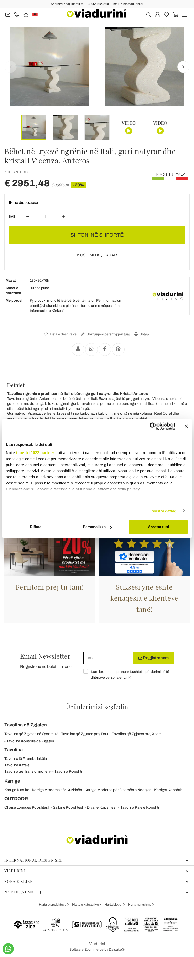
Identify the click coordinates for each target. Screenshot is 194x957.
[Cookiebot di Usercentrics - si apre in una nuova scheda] (153, 426)
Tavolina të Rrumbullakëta (25, 759)
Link (127, 677)
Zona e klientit (21, 881)
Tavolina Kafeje (16, 765)
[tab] (97, 385)
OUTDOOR (16, 798)
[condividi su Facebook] (105, 349)
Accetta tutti (158, 527)
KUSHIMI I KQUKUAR (97, 255)
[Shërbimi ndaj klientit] (16, 14)
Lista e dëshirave (63, 334)
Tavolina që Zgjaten (25, 724)
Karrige (12, 781)
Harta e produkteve (53, 904)
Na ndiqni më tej (22, 891)
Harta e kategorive (86, 904)
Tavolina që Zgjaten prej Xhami (137, 734)
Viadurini (15, 870)
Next (183, 67)
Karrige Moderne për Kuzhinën (57, 790)
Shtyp (144, 334)
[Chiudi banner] (186, 426)
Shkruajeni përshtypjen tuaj (108, 334)
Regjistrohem (155, 658)
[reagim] (26, 14)
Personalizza (94, 527)
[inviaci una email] (7, 14)
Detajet (16, 385)
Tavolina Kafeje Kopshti (139, 807)
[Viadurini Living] (168, 296)
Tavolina (13, 749)
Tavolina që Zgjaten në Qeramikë (31, 734)
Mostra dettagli (165, 511)
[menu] (184, 14)
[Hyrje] (157, 14)
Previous (11, 67)
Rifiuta (35, 527)
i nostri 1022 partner (35, 452)
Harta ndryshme (140, 904)
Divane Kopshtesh (102, 807)
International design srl (33, 860)
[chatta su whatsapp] (8, 948)
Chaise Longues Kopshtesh (27, 807)
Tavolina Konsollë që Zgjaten (30, 741)
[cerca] (148, 14)
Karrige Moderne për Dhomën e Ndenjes (118, 790)
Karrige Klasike (16, 790)
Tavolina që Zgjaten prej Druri (85, 734)
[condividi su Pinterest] (118, 349)
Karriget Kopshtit (168, 790)
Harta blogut (114, 904)
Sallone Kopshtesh (68, 807)
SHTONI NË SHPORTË (97, 235)
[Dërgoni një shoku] (78, 349)
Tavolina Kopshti (68, 771)
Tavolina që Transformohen (27, 771)
